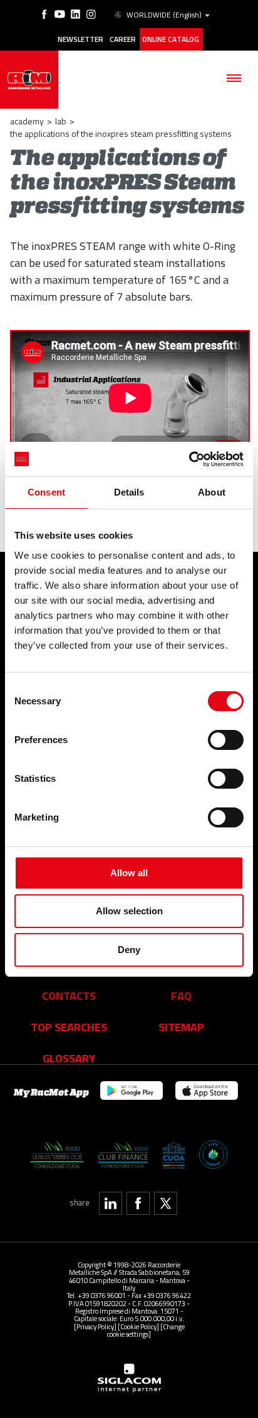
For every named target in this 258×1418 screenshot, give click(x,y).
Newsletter (80, 39)
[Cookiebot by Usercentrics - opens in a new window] (189, 459)
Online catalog (170, 39)
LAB (60, 120)
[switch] (226, 740)
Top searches (69, 1027)
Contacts (69, 995)
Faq (181, 995)
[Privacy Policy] (95, 1326)
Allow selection (129, 911)
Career (123, 39)
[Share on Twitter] (165, 1203)
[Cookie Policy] (138, 1326)
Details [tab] (129, 492)
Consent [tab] (46, 492)
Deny (129, 949)
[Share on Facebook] (138, 1203)
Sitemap (181, 1027)
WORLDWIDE (164, 15)
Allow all (129, 872)
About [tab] (211, 492)
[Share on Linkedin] (110, 1203)
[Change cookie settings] (146, 1330)
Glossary (69, 1058)
